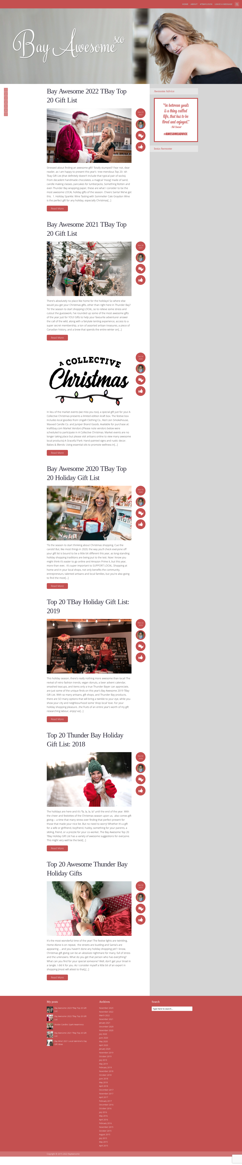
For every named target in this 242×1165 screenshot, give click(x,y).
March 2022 (104, 1015)
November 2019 (106, 1052)
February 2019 (105, 1067)
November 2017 (106, 1093)
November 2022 (106, 1011)
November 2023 (106, 1008)
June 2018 (103, 1078)
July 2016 (103, 1112)
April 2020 (103, 1045)
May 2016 (103, 1115)
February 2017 (105, 1101)
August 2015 (104, 1134)
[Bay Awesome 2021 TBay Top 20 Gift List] (89, 268)
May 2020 (103, 1041)
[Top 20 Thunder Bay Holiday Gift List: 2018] (89, 779)
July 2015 (103, 1138)
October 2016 (105, 1108)
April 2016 (103, 1119)
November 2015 (106, 1127)
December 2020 (106, 1026)
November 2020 (106, 1030)
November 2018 (106, 1071)
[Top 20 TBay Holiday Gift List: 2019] (89, 645)
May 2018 (103, 1082)
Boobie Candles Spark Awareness (69, 1024)
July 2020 (103, 1034)
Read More (57, 208)
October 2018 (105, 1075)
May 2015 (103, 1142)
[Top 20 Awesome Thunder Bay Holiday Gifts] (89, 908)
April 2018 (103, 1086)
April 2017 (103, 1097)
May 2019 (103, 1063)
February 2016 (105, 1123)
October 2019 (105, 1056)
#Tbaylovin (206, 4)
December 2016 (106, 1104)
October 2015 (105, 1130)
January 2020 (104, 1048)
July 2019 (103, 1060)
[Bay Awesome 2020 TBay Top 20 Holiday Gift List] (89, 512)
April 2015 (103, 1145)
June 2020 (103, 1037)
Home (185, 4)
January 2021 (104, 1022)
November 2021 (106, 1019)
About (194, 4)
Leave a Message (223, 4)
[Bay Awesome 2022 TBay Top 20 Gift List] (89, 135)
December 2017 (106, 1089)
